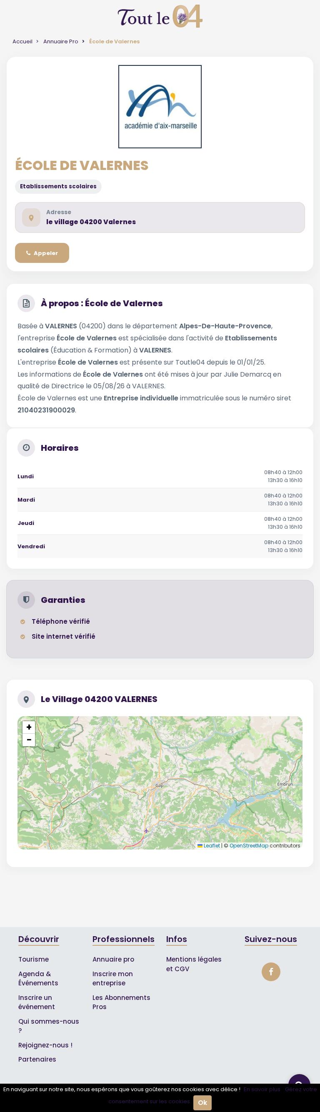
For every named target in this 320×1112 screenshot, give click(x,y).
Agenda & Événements (38, 979)
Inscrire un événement (36, 1002)
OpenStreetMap (249, 845)
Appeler (46, 253)
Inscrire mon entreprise (112, 979)
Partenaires (37, 1059)
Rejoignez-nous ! (45, 1045)
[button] (28, 727)
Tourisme (33, 959)
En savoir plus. (263, 1089)
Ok (202, 1102)
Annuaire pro (113, 959)
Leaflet (211, 845)
